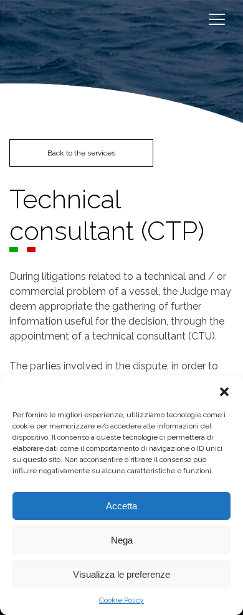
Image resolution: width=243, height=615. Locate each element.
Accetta (121, 506)
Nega (122, 540)
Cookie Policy (121, 600)
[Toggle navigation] (216, 18)
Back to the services (81, 153)
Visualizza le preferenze (121, 574)
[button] (224, 390)
